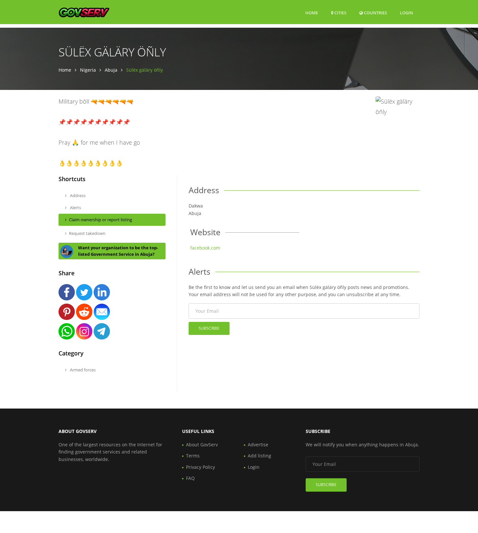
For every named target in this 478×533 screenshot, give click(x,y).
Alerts (75, 207)
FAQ (190, 478)
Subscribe (209, 328)
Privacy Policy (200, 467)
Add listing (259, 456)
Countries (375, 12)
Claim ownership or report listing (100, 220)
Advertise (258, 444)
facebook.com (205, 248)
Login (406, 12)
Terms (193, 456)
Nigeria (88, 70)
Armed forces (82, 370)
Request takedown (87, 233)
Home (311, 13)
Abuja (111, 70)
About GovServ (202, 444)
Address (77, 195)
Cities (339, 13)
